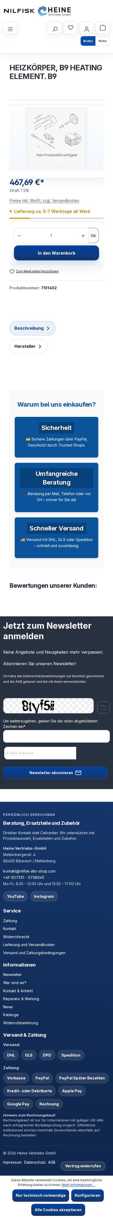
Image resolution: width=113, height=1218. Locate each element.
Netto (103, 41)
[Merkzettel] (71, 28)
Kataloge (11, 1014)
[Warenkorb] (103, 28)
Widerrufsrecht (16, 936)
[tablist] (56, 337)
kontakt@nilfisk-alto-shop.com (29, 871)
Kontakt (9, 928)
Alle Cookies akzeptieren (58, 1210)
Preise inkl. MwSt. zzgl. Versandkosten (44, 200)
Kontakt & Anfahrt (18, 991)
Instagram (44, 896)
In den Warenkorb (56, 253)
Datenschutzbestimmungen (44, 676)
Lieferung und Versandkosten (29, 944)
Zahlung (10, 920)
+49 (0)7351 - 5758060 (23, 877)
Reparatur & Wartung (21, 998)
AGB (19, 682)
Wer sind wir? (14, 982)
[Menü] (10, 28)
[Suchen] (55, 28)
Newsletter (12, 974)
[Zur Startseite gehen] (37, 11)
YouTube (15, 896)
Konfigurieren (87, 1195)
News (8, 1007)
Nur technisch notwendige (41, 1195)
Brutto (88, 41)
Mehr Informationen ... (78, 1185)
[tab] (32, 328)
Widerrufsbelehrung (20, 1023)
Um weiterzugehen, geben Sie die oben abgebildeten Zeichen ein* (50, 724)
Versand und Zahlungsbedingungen (34, 953)
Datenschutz (35, 1162)
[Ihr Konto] (87, 28)
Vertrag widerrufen (83, 1166)
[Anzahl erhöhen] (83, 235)
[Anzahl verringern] (19, 235)
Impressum (12, 1162)
